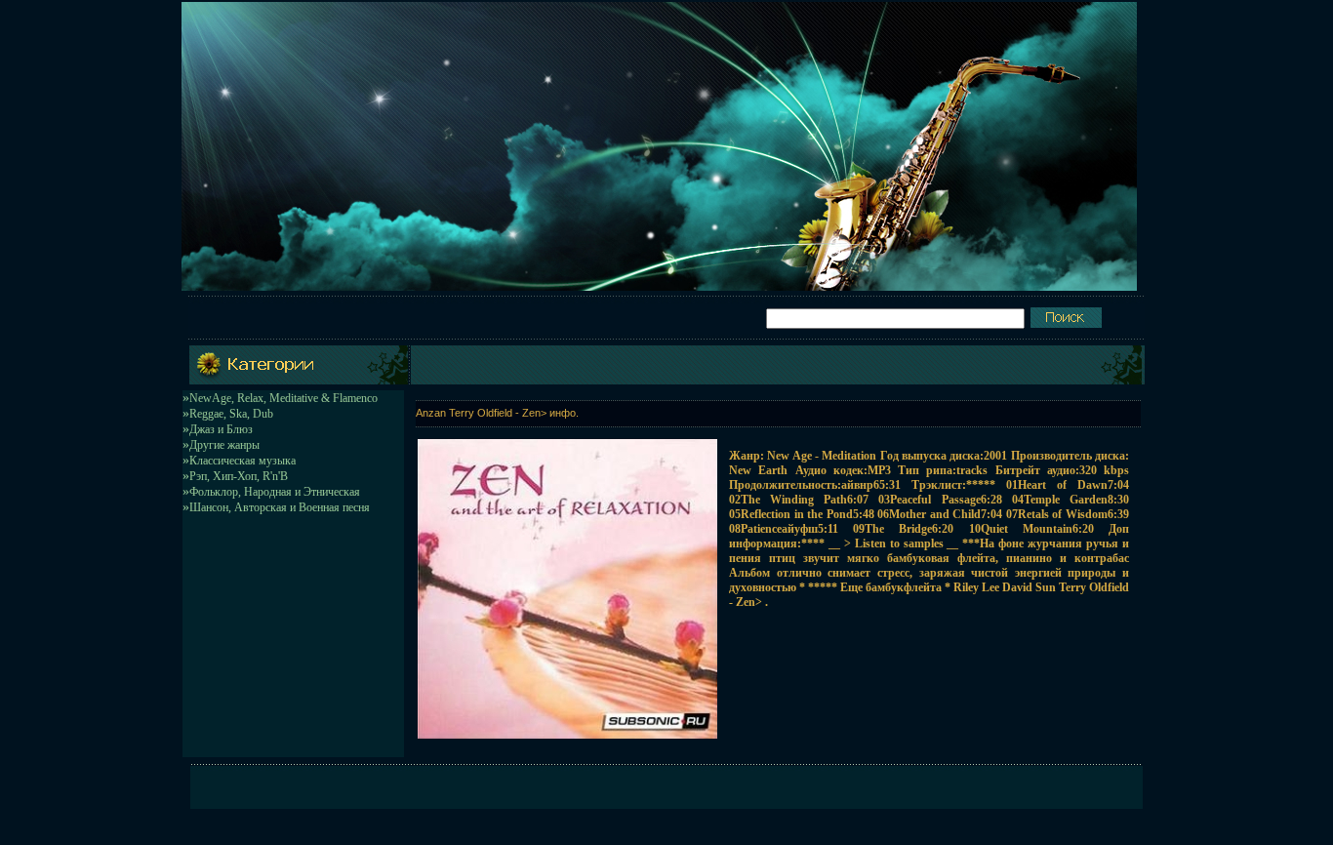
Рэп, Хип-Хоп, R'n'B (238, 476)
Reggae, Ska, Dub (231, 414)
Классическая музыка (242, 460)
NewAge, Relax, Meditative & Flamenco (283, 398)
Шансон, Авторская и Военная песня (279, 507)
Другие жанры (224, 445)
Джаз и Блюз (221, 429)
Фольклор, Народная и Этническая (274, 492)
